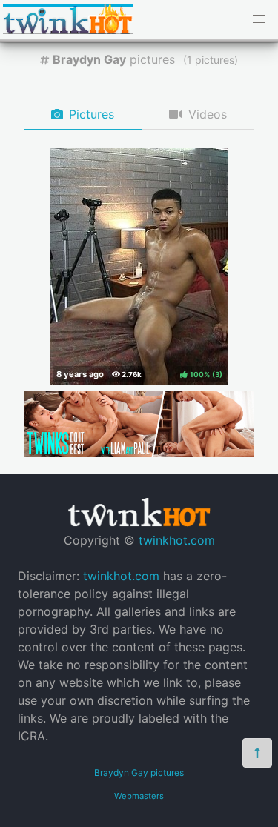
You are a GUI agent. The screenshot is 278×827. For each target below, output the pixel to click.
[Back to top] (257, 753)
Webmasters (139, 796)
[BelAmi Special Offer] (139, 452)
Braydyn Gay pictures (139, 772)
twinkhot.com (177, 540)
